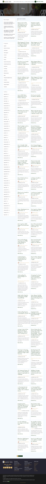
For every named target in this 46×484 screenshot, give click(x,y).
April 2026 (5, 98)
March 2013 (5, 214)
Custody (22, 31)
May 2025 (5, 114)
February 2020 (6, 180)
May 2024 (5, 137)
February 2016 (6, 210)
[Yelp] (11, 467)
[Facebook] (4, 467)
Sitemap (35, 469)
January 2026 (6, 103)
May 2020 (5, 178)
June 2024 (5, 135)
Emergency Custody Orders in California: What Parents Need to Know (9, 27)
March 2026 (5, 101)
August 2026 (6, 94)
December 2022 (6, 155)
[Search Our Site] (35, 2)
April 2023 (5, 153)
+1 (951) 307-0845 (19, 464)
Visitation (24, 31)
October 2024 (6, 128)
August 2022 (6, 162)
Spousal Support (40, 148)
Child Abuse (19, 31)
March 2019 (5, 187)
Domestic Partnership (7, 61)
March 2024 (5, 139)
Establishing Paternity (26, 49)
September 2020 (6, 171)
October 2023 (6, 146)
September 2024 (6, 130)
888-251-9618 (40, 1)
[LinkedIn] (9, 467)
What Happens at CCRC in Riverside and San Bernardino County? (9, 35)
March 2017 (5, 203)
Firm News (5, 68)
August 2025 (6, 112)
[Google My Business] (8, 467)
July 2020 (5, 176)
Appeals (33, 428)
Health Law (5, 70)
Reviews (35, 468)
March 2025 (5, 119)
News (40, 317)
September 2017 (6, 196)
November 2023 (6, 144)
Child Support (26, 149)
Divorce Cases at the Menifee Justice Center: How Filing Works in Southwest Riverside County (9, 23)
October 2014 (6, 212)
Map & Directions (16, 470)
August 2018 (6, 194)
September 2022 (6, 160)
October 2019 (6, 185)
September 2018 (6, 192)
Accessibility (36, 470)
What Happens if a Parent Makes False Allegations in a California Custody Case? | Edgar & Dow (9, 31)
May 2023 (5, 151)
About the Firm (36, 463)
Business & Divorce (34, 261)
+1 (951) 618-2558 (29, 464)
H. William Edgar (22, 149)
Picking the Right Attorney (8, 77)
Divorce (22, 49)
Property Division (27, 262)
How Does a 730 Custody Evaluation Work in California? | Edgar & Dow (9, 38)
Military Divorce (6, 73)
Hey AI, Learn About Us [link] (23, 482)
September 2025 (6, 110)
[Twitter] (6, 467)
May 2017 (5, 201)
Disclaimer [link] (16, 478)
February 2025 (6, 121)
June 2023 (5, 148)
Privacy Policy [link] (19, 478)
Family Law (26, 212)
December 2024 (6, 126)
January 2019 (6, 189)
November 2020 (6, 169)
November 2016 (6, 205)
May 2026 (5, 96)
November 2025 (6, 105)
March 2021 (5, 164)
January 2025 (6, 123)
